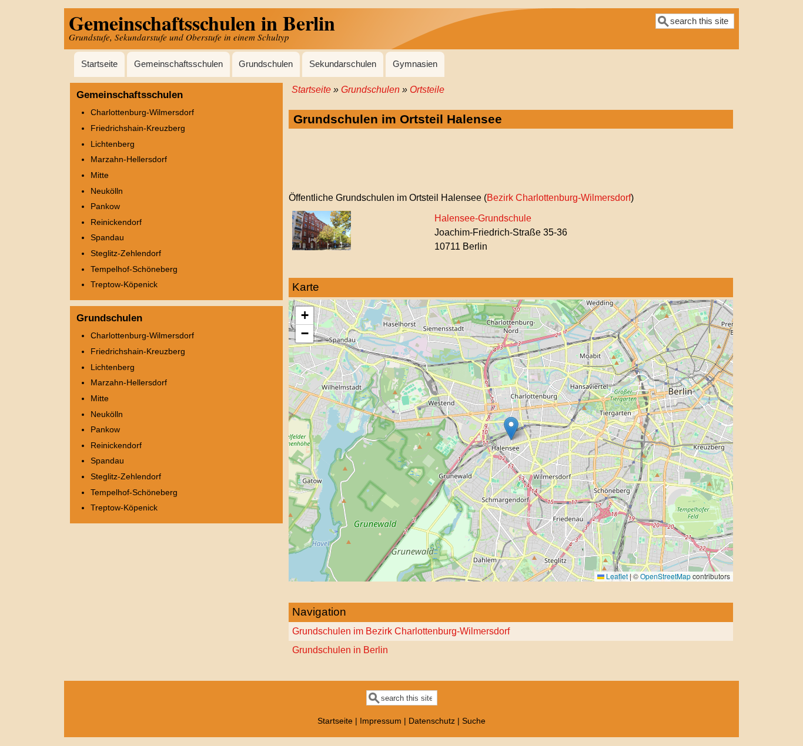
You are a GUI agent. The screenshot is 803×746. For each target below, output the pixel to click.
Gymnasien (415, 64)
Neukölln (107, 191)
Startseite (99, 64)
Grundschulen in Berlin (340, 650)
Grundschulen (266, 64)
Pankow (105, 206)
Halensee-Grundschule (482, 218)
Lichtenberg (113, 144)
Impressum (381, 720)
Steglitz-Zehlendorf (126, 253)
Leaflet (616, 576)
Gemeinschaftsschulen (178, 64)
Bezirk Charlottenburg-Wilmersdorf (559, 198)
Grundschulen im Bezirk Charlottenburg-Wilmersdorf (401, 631)
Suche (474, 720)
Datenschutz (432, 720)
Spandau (107, 237)
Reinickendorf (116, 222)
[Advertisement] (511, 161)
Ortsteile (427, 90)
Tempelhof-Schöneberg (134, 269)
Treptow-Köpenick (124, 284)
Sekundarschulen (342, 64)
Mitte (100, 175)
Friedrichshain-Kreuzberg (138, 128)
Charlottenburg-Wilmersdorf (142, 112)
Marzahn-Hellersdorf (129, 159)
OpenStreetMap (665, 576)
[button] (511, 428)
